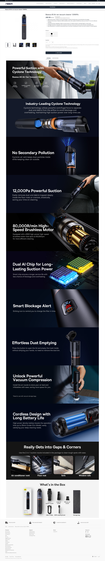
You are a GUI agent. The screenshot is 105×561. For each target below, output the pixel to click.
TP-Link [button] (55, 3)
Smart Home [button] (62, 3)
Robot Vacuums (8, 548)
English (95, 556)
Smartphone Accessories (9, 550)
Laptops (6, 543)
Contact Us (55, 531)
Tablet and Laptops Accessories (10, 552)
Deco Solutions (7, 546)
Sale (6, 535)
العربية (99, 0)
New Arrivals (7, 531)
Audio (6, 551)
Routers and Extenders (9, 544)
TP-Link (6, 536)
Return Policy (31, 534)
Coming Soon (7, 534)
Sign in (90, 3)
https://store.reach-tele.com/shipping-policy (70, 47)
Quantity (47, 40)
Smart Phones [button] (48, 3)
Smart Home (7, 539)
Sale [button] (85, 3)
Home (6, 526)
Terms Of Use (11, 556)
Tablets (6, 540)
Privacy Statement (18, 556)
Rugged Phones (8, 538)
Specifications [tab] (55, 58)
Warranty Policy (32, 532)
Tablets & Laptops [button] (70, 3)
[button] (96, 4)
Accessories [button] (79, 3)
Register (93, 3)
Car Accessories (11, 526)
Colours (47, 30)
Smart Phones (7, 532)
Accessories (7, 542)
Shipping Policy (32, 531)
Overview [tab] (48, 58)
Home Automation (8, 547)
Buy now (59, 52)
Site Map (6, 556)
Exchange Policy (32, 535)
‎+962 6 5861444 (40, 3)
